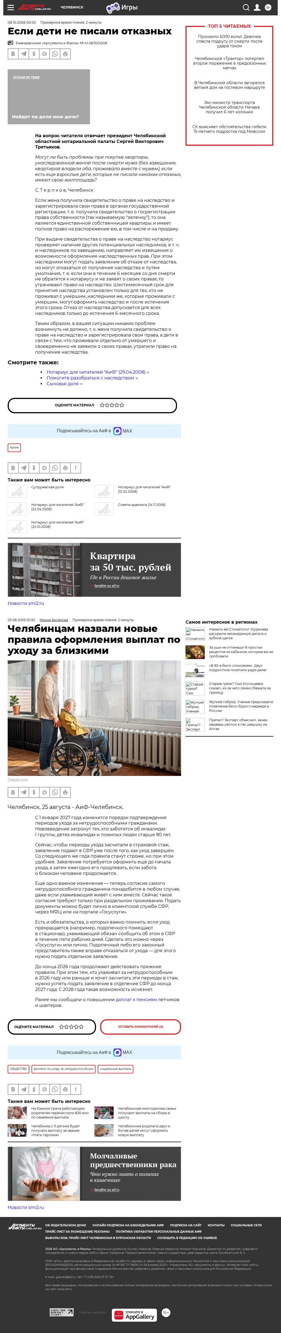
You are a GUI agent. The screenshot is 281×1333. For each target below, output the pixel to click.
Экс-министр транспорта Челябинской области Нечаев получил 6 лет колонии (229, 107)
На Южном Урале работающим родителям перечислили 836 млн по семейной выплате (60, 1112)
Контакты (216, 1225)
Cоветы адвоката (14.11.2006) (141, 505)
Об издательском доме (65, 1225)
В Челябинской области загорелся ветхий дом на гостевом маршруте (229, 85)
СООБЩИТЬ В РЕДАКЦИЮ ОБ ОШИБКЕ (187, 1238)
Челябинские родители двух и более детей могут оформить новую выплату (144, 1130)
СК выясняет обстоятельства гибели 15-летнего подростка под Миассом (229, 129)
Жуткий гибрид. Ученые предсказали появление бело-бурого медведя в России (241, 706)
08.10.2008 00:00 (22, 22)
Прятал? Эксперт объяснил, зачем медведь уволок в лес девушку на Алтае (238, 724)
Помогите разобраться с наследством (90, 378)
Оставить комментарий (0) (140, 1027)
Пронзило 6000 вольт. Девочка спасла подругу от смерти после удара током (229, 41)
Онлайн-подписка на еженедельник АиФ (128, 1225)
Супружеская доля (47, 487)
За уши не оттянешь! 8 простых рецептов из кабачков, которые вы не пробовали (241, 651)
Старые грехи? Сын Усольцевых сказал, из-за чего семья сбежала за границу (240, 688)
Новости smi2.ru (26, 603)
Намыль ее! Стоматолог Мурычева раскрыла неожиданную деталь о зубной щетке (238, 633)
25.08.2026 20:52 (21, 620)
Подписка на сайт (185, 1225)
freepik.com (18, 779)
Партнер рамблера (93, 1312)
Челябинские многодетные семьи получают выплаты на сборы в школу (147, 1112)
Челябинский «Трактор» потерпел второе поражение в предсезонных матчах (229, 63)
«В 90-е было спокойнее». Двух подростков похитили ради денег (238, 667)
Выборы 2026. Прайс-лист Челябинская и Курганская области (98, 1238)
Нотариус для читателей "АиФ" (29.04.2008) (96, 372)
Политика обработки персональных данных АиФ (159, 1231)
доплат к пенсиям (137, 999)
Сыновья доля (63, 383)
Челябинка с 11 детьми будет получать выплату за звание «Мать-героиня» (55, 1130)
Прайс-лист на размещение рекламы (77, 1231)
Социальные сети (246, 1225)
